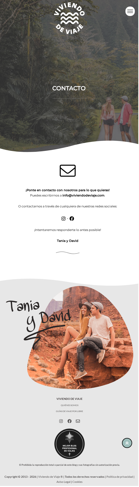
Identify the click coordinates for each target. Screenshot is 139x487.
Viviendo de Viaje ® (50, 476)
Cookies (77, 481)
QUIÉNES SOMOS (69, 405)
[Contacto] (78, 421)
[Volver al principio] (127, 443)
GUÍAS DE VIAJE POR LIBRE (69, 411)
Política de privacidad (119, 476)
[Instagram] (61, 421)
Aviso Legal (63, 481)
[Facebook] (69, 421)
